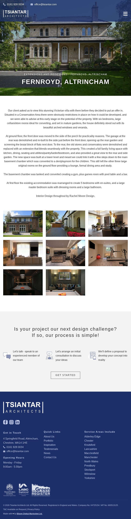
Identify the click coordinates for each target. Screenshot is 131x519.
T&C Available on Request (14, 509)
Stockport (89, 469)
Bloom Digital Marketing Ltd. (29, 514)
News (47, 453)
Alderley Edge (92, 436)
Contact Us (50, 457)
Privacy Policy (33, 509)
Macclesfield (91, 453)
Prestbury (89, 465)
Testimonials (51, 449)
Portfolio (48, 440)
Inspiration (50, 444)
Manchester (91, 457)
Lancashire (90, 449)
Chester (88, 440)
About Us (49, 436)
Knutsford (89, 444)
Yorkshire (89, 478)
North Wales (91, 461)
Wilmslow (89, 474)
